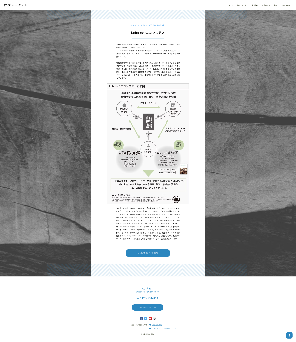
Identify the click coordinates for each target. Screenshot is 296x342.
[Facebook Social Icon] (141, 318)
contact (147, 288)
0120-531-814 (149, 298)
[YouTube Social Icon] (150, 318)
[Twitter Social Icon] (145, 318)
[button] (231, 5)
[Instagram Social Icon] (154, 318)
